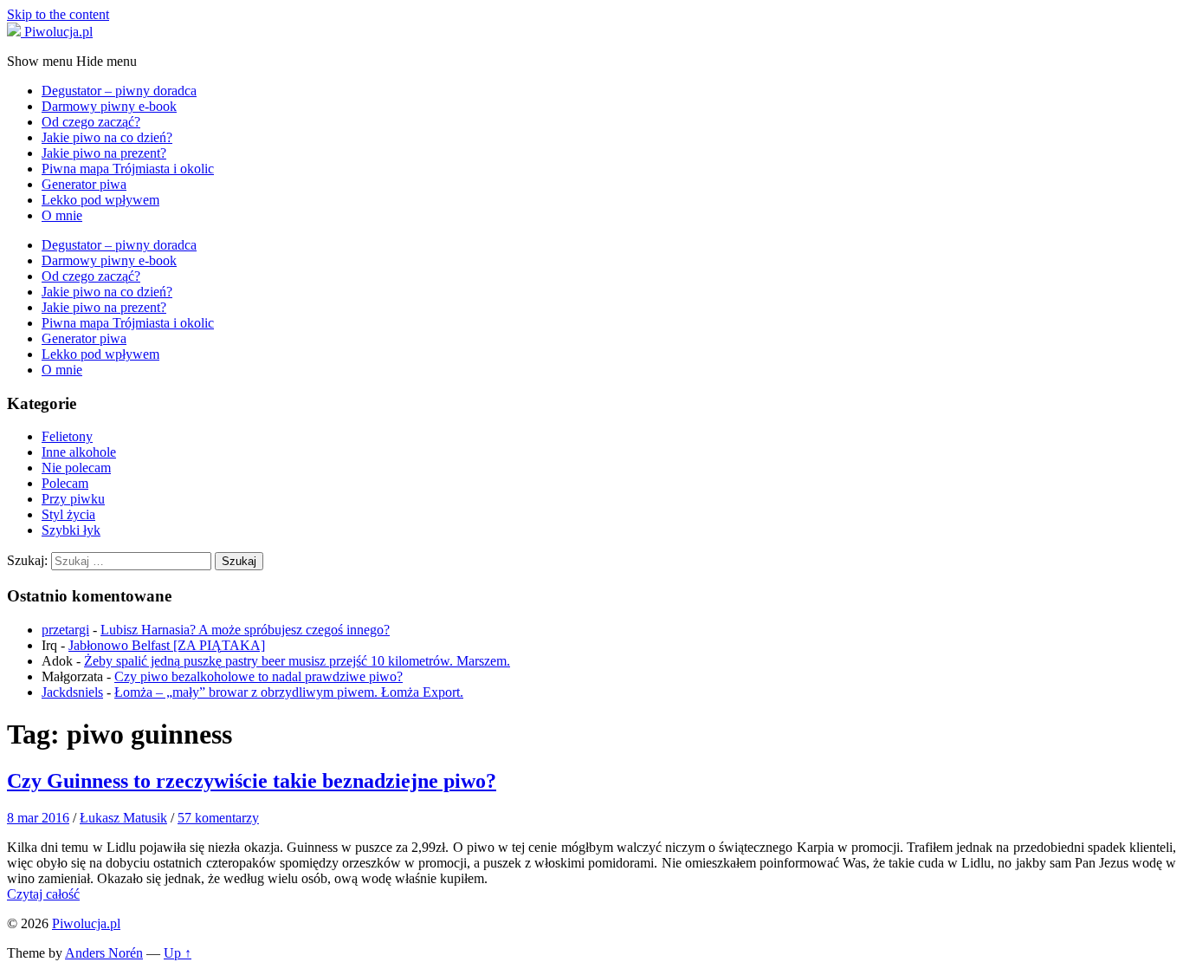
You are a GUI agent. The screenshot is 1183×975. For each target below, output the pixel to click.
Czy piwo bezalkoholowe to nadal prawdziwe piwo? (258, 676)
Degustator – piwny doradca (119, 90)
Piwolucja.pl (86, 923)
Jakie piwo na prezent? (104, 153)
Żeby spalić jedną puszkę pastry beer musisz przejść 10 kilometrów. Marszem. (297, 660)
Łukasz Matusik (123, 817)
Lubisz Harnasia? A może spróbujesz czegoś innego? (245, 629)
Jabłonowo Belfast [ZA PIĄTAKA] (166, 645)
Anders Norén (104, 953)
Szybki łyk (71, 530)
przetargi (65, 629)
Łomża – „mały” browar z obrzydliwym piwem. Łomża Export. (288, 692)
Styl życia (68, 514)
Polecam (65, 483)
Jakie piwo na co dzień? (107, 137)
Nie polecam (76, 467)
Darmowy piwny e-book (109, 106)
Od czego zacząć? (91, 121)
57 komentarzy (218, 817)
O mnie (62, 215)
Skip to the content (58, 14)
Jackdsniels (72, 692)
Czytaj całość (43, 894)
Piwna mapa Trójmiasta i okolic (128, 168)
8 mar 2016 (38, 817)
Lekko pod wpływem (100, 199)
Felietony (67, 436)
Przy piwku (73, 498)
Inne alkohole (79, 452)
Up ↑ (177, 953)
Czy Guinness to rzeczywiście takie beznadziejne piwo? (251, 781)
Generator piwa (84, 184)
